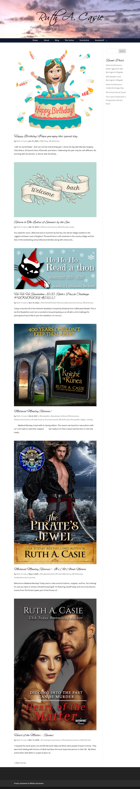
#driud (64, 416)
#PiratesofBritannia (63, 574)
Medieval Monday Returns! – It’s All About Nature (50, 569)
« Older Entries (20, 763)
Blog (57, 41)
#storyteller (75, 419)
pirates (33, 577)
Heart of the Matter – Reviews (33, 735)
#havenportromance (70, 740)
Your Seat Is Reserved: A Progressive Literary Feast (116, 100)
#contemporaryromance (51, 740)
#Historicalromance (49, 227)
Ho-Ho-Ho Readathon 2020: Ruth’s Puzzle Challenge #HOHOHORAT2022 (51, 296)
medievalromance (21, 577)
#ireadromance (37, 419)
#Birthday (44, 141)
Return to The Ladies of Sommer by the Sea (42, 222)
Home (35, 41)
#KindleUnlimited (47, 574)
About (46, 41)
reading (89, 419)
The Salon (69, 41)
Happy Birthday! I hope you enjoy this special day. (46, 136)
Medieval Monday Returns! (32, 411)
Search (122, 51)
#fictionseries (73, 416)
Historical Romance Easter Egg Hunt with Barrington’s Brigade (114, 68)
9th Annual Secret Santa (116, 92)
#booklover (55, 416)
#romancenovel (51, 419)
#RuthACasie (54, 141)
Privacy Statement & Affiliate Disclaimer (29, 783)
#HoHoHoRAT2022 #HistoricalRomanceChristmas (61, 303)
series (71, 227)
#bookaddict (45, 416)
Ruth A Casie (21, 141)
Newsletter (84, 41)
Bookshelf (99, 41)
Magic (83, 419)
